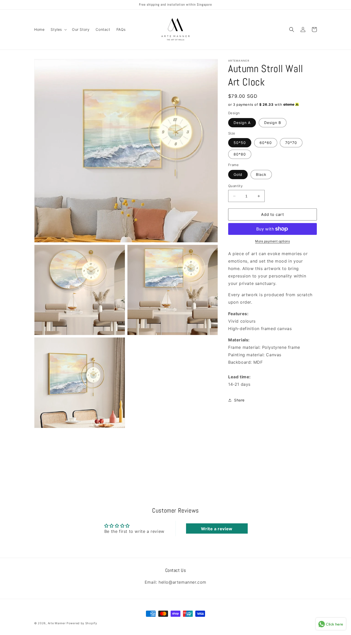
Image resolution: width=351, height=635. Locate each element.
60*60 (266, 142)
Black (261, 174)
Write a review (216, 528)
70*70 (291, 142)
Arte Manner (57, 623)
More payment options (272, 241)
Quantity (235, 186)
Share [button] (239, 400)
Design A (242, 122)
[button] (58, 29)
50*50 (240, 142)
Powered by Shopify (82, 623)
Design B (272, 122)
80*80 (240, 154)
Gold (238, 174)
